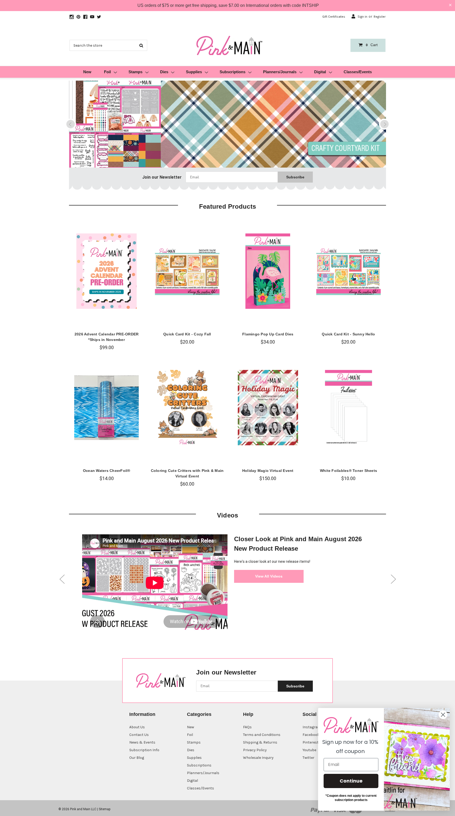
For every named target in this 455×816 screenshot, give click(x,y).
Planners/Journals (279, 72)
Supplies (194, 72)
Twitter (308, 757)
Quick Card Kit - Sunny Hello (348, 334)
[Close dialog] (443, 714)
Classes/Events (358, 72)
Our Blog (136, 757)
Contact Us (139, 734)
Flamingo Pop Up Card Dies (267, 334)
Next (384, 124)
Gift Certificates (333, 16)
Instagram (312, 727)
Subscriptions (232, 72)
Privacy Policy (255, 750)
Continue (351, 781)
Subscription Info (144, 750)
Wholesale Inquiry (258, 757)
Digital (320, 72)
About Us (137, 727)
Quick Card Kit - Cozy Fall (187, 334)
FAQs (247, 727)
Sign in (362, 16)
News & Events (142, 742)
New (87, 72)
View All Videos (269, 576)
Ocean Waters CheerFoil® (106, 470)
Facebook (311, 734)
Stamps (135, 72)
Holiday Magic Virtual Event (268, 470)
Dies (164, 72)
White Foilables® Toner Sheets (348, 470)
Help (248, 714)
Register (379, 16)
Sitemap (104, 809)
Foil (107, 72)
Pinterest (311, 742)
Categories (199, 714)
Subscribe (295, 177)
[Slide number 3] (227, 124)
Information (142, 714)
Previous (70, 124)
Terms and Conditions (261, 734)
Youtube (309, 750)
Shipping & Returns (260, 742)
